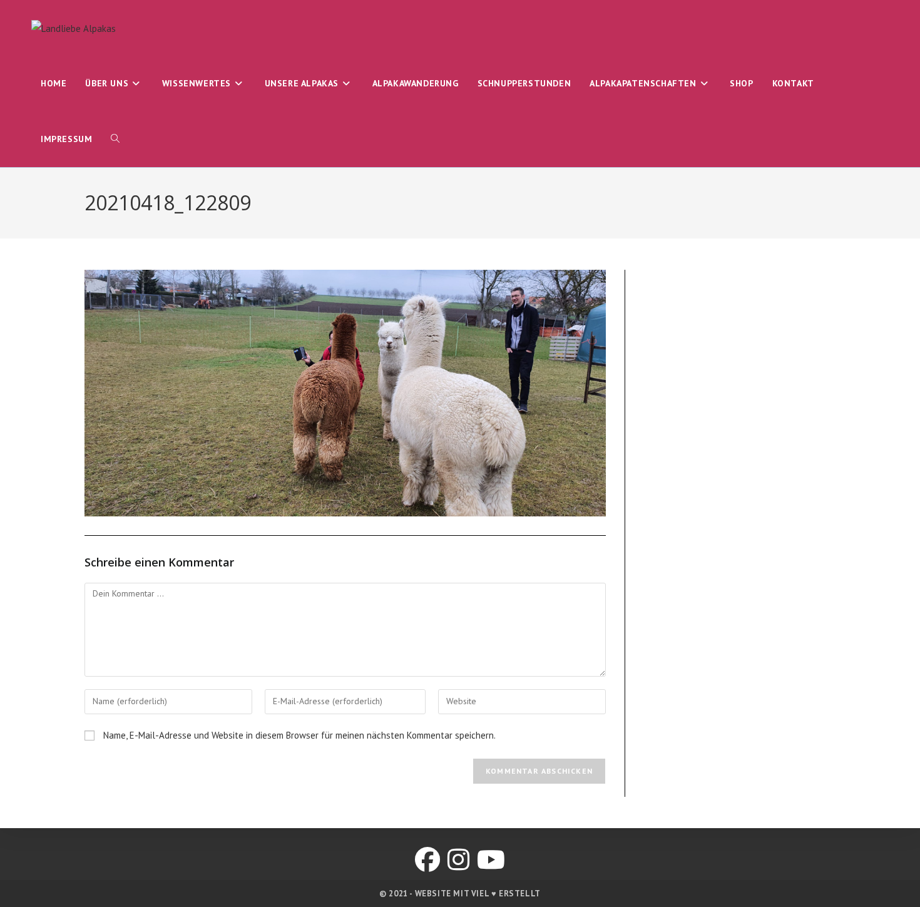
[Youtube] (491, 859)
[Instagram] (458, 859)
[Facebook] (427, 859)
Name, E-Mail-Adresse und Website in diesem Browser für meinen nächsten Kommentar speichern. (299, 735)
